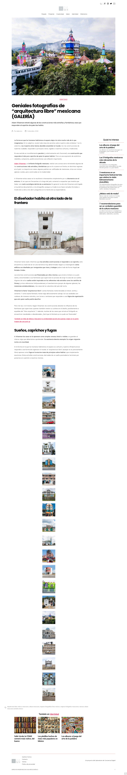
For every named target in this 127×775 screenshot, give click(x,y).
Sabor (68, 14)
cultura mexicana (34, 706)
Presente (51, 14)
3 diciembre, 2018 (32, 131)
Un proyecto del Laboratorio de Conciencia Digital (100, 760)
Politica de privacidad (28, 764)
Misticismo (83, 14)
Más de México (34, 769)
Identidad (75, 14)
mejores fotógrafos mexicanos (69, 706)
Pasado (44, 14)
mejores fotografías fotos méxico (50, 706)
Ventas (24, 762)
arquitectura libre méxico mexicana (17, 706)
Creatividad (60, 14)
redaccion (19, 131)
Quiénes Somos (27, 757)
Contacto (25, 759)
